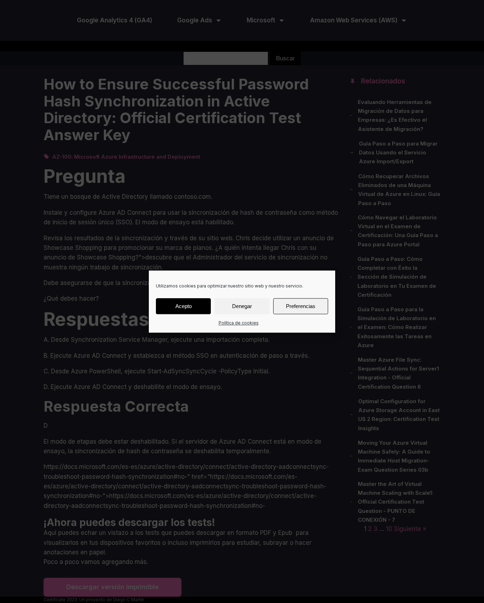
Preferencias (300, 306)
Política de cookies (239, 322)
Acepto (183, 306)
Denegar (242, 306)
